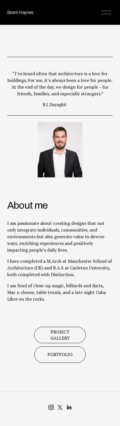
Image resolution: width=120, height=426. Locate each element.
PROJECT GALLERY (60, 335)
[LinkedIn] (69, 407)
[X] (60, 407)
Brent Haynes (20, 12)
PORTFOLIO (60, 354)
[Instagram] (51, 407)
